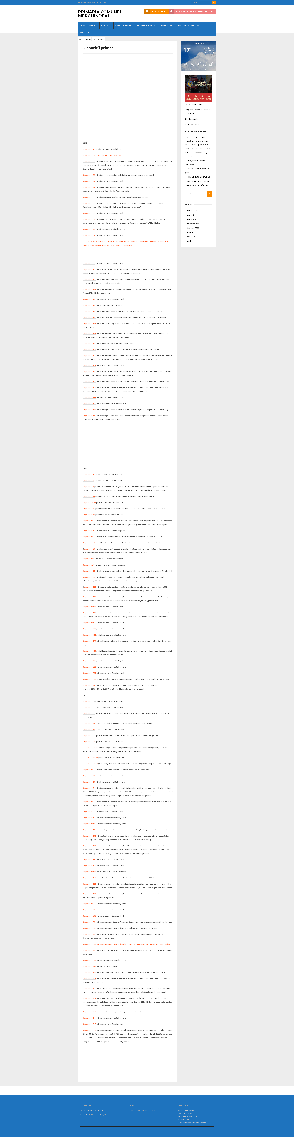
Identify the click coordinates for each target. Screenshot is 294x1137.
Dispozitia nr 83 (89, 559)
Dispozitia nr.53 (89, 514)
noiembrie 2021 (193, 223)
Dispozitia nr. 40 (89, 741)
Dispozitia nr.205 (89, 661)
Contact (84, 33)
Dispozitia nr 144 (89, 397)
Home (82, 26)
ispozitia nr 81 (89, 549)
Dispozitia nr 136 (89, 381)
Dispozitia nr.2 (88, 701)
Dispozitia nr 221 (89, 966)
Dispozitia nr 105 (89, 279)
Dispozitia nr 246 (89, 1030)
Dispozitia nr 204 (89, 910)
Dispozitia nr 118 (89, 323)
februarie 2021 (193, 228)
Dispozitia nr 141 (89, 872)
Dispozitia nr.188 (89, 629)
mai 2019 (191, 237)
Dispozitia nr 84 (89, 565)
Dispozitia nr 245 (89, 1024)
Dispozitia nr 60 (89, 536)
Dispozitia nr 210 (89, 916)
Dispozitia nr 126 (89, 846)
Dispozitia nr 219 (89, 950)
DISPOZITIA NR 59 (90, 757)
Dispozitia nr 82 (89, 235)
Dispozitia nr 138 (89, 865)
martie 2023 (192, 219)
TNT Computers (94, 1115)
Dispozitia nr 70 (89, 543)
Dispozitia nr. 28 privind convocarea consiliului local (102, 155)
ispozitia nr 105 (90, 587)
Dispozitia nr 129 (89, 365)
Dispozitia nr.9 (88, 486)
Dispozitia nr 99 (89, 811)
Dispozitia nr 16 (89, 613)
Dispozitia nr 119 (89, 333)
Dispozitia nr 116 (89, 311)
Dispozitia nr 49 (89, 197)
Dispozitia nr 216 (89, 934)
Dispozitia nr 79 (89, 770)
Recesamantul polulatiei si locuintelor (194, 11)
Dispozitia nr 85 (89, 571)
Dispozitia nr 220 (89, 685)
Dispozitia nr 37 (89, 181)
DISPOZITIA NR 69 (90, 763)
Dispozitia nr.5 (88, 707)
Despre (92, 26)
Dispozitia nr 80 (89, 776)
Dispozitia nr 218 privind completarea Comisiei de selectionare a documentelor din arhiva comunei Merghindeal (126, 944)
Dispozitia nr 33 (89, 161)
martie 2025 (192, 210)
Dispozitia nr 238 (89, 1012)
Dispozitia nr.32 (89, 723)
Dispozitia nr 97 (89, 801)
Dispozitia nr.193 (89, 651)
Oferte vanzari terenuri (194, 104)
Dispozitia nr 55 (89, 213)
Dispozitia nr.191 (89, 635)
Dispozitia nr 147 (89, 415)
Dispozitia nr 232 (89, 998)
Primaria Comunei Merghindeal (99, 13)
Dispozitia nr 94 (89, 788)
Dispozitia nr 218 (89, 679)
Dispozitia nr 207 (89, 673)
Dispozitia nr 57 (89, 530)
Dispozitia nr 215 (89, 928)
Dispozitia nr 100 (89, 269)
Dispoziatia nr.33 (89, 502)
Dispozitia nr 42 (89, 187)
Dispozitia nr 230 (89, 988)
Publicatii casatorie (192, 124)
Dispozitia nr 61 (89, 219)
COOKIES (153, 1110)
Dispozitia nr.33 (89, 729)
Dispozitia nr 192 (89, 641)
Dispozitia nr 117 (89, 317)
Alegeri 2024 (167, 26)
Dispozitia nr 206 (89, 667)
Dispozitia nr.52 (89, 508)
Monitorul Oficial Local (189, 26)
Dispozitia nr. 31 (89, 713)
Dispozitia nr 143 (89, 387)
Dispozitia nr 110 (89, 597)
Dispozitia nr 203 (89, 903)
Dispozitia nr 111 (89, 607)
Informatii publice (146, 26)
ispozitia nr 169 (90, 623)
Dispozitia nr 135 (89, 371)
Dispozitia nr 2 (88, 480)
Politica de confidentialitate (139, 1110)
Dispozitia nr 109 (89, 817)
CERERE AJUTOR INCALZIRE (198, 177)
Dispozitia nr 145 (89, 403)
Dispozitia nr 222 (89, 972)
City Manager (106, 1115)
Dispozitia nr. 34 (89, 735)
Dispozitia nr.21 (89, 496)
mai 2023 (191, 215)
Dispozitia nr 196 (89, 894)
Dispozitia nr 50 (89, 203)
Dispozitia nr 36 (89, 175)
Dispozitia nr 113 (89, 299)
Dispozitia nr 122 (89, 355)
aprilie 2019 (192, 241)
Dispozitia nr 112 (89, 289)
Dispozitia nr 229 (89, 978)
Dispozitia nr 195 (89, 884)
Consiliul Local (123, 26)
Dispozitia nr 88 (89, 577)
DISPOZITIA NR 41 (90, 747)
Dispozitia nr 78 (89, 229)
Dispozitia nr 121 (89, 349)
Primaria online (158, 11)
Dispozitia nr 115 (89, 305)
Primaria (105, 26)
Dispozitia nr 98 (89, 263)
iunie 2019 (191, 232)
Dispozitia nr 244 (89, 1018)
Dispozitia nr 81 (89, 782)
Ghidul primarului (191, 119)
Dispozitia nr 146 (89, 409)
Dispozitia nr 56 (89, 521)
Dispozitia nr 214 (89, 922)
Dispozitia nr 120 (89, 343)
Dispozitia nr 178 (89, 878)
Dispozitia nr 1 (88, 149)
